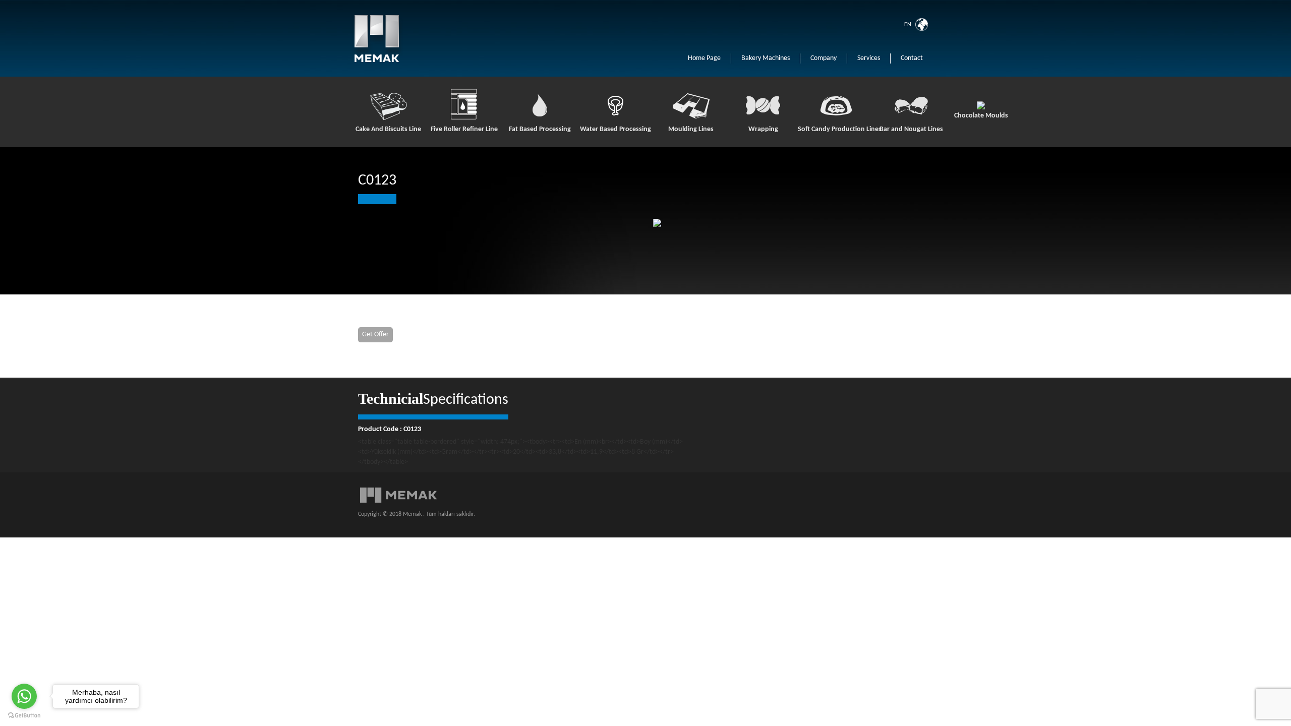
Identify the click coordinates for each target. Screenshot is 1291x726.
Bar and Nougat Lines (911, 129)
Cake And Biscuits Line (388, 129)
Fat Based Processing (540, 129)
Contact (912, 58)
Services (868, 58)
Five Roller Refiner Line (464, 129)
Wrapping (763, 129)
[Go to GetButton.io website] (24, 715)
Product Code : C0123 (389, 429)
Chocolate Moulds (981, 115)
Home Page (704, 58)
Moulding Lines (691, 129)
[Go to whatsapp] (24, 696)
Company (823, 58)
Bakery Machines (765, 58)
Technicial (390, 398)
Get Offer (375, 334)
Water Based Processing (615, 129)
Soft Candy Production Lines (835, 129)
